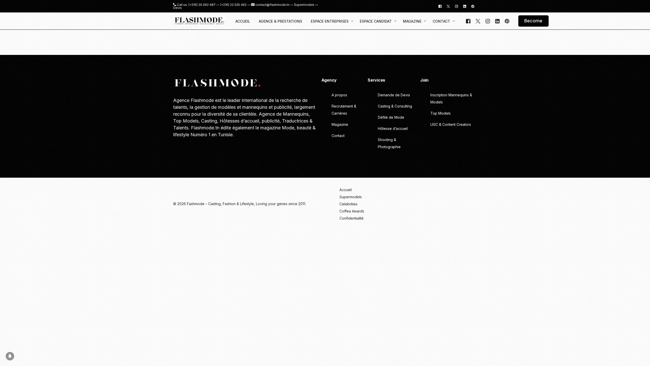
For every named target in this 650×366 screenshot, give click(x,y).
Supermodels (304, 4)
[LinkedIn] (465, 6)
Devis (177, 7)
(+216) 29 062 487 (202, 4)
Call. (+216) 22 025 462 (198, 146)
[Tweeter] (448, 6)
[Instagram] (456, 6)
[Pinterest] (473, 6)
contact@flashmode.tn (272, 4)
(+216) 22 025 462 (233, 4)
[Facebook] (440, 6)
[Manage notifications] (10, 356)
